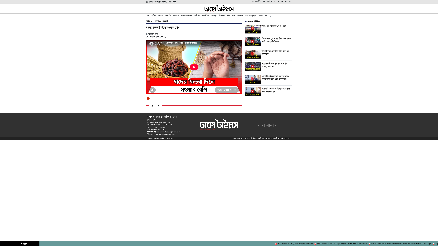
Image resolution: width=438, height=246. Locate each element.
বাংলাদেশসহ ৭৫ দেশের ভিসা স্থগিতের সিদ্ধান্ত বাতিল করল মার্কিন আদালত (335, 243)
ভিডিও (149, 21)
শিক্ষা (228, 15)
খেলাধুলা (214, 15)
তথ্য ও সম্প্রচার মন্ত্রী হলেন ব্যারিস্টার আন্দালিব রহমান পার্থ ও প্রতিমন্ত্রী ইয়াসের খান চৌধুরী (394, 243)
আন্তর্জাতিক (205, 15)
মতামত (260, 15)
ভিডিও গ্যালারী (161, 21)
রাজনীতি (168, 15)
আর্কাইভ (269, 1)
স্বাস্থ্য (233, 15)
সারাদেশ (176, 15)
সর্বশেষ (153, 15)
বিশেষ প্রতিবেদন (186, 15)
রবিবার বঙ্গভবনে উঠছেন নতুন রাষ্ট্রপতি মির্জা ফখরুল (288, 243)
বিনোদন (222, 15)
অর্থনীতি (197, 15)
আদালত (240, 15)
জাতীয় (160, 15)
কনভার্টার (258, 1)
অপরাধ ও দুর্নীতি (250, 15)
